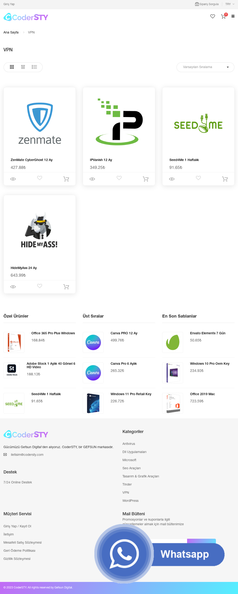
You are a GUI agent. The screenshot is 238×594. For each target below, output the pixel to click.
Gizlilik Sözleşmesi (16, 559)
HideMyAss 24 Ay (24, 268)
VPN (125, 493)
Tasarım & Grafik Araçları (140, 476)
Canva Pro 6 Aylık (124, 364)
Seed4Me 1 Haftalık (184, 160)
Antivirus (128, 444)
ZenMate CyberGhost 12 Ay (32, 160)
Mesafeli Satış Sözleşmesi (22, 543)
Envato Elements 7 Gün (207, 333)
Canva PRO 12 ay (124, 333)
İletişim (8, 534)
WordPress (130, 501)
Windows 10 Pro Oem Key (209, 364)
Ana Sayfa (11, 32)
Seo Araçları (131, 468)
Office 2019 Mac (202, 394)
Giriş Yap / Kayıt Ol (17, 526)
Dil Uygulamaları (134, 452)
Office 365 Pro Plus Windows (53, 333)
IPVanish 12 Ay (101, 160)
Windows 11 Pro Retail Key (131, 394)
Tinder (127, 484)
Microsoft (129, 460)
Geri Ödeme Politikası (19, 551)
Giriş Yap (9, 4)
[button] (230, 4)
